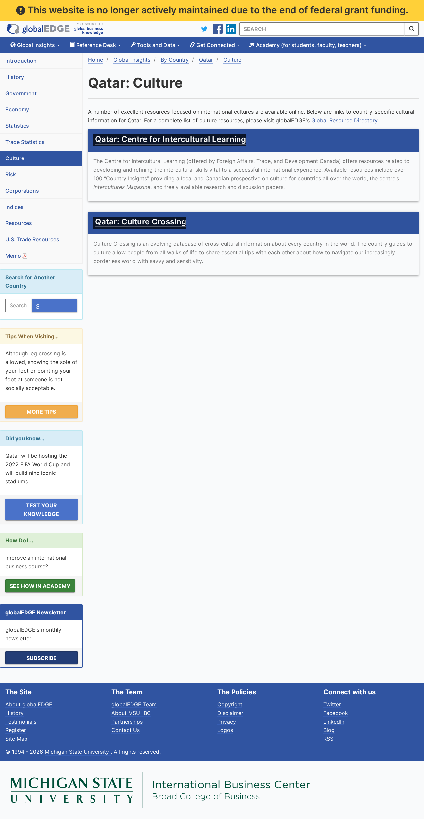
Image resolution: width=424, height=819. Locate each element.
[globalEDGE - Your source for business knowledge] (55, 29)
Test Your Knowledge (41, 509)
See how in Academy (40, 586)
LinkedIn (333, 721)
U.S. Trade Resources (32, 239)
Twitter (332, 704)
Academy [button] (308, 45)
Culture (14, 158)
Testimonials (20, 721)
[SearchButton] (412, 28)
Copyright (229, 704)
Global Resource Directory (344, 120)
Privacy (226, 721)
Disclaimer (230, 713)
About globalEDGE (28, 704)
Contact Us (125, 730)
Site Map (16, 738)
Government (21, 93)
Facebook (335, 713)
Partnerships (127, 721)
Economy (17, 109)
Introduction (21, 60)
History (14, 77)
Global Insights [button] (36, 45)
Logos (225, 730)
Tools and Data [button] (156, 45)
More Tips (41, 412)
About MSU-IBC (131, 713)
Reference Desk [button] (96, 45)
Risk (10, 174)
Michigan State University (78, 751)
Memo (13, 255)
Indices (14, 207)
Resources (18, 223)
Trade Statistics (25, 142)
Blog (329, 730)
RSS (328, 738)
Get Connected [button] (215, 45)
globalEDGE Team (134, 704)
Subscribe (41, 658)
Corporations (22, 190)
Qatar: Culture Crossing (140, 221)
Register (15, 730)
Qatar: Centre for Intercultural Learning (170, 139)
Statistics (17, 125)
